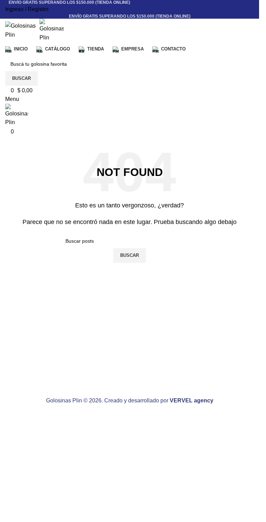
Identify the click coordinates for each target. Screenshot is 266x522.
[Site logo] (22, 30)
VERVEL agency (191, 400)
